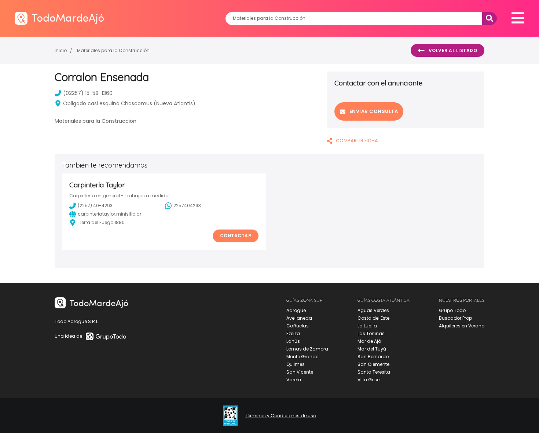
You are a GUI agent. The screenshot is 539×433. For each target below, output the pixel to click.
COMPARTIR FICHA (357, 140)
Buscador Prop (455, 318)
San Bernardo (373, 356)
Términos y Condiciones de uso (280, 416)
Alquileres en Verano (461, 326)
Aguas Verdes (373, 310)
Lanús (293, 341)
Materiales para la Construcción (113, 50)
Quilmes (295, 364)
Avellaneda (299, 318)
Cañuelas (297, 326)
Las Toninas (371, 333)
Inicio (61, 50)
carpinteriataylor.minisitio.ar (109, 214)
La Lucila (367, 326)
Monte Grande (302, 356)
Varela (293, 380)
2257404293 (187, 205)
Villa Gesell (370, 380)
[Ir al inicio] (59, 18)
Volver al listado (453, 50)
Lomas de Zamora (307, 349)
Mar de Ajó (369, 341)
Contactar (236, 235)
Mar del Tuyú (372, 349)
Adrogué (296, 310)
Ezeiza (293, 333)
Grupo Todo (452, 310)
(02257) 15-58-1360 (88, 93)
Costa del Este (373, 318)
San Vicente (299, 372)
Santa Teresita (374, 372)
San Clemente (373, 364)
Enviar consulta (373, 111)
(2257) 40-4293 (95, 205)
